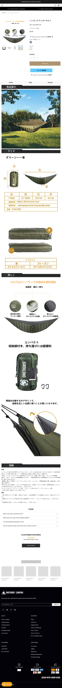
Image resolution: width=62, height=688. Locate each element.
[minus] (31, 57)
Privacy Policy (34, 630)
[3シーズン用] (31, 49)
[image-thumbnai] (4, 47)
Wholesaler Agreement (36, 654)
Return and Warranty (36, 627)
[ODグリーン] (31, 42)
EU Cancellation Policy (36, 635)
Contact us (33, 622)
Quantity (32, 54)
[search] (55, 5)
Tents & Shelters (6, 619)
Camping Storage (6, 630)
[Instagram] (7, 610)
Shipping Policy (35, 625)
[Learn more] (52, 36)
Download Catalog (35, 657)
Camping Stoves (6, 625)
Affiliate (33, 649)
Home (3, 12)
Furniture (4, 627)
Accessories (5, 633)
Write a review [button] (31, 545)
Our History (34, 646)
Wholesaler (34, 651)
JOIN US (56, 604)
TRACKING (4, 649)
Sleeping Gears (5, 622)
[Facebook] (3, 610)
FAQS (32, 619)
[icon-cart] (58, 5)
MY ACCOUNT (5, 651)
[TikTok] (11, 610)
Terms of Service (35, 633)
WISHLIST (4, 646)
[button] (45, 63)
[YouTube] (15, 610)
